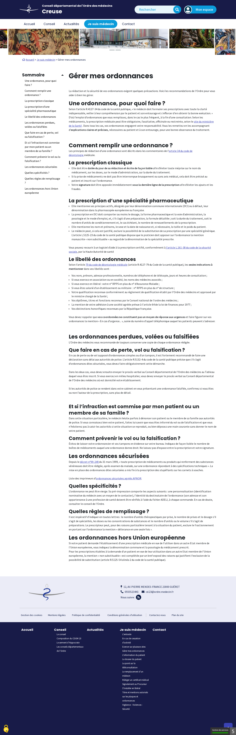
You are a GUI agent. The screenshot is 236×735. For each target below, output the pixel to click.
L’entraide (126, 634)
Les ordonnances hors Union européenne (41, 190)
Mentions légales (57, 615)
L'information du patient (133, 655)
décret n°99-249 (89, 462)
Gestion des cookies (31, 615)
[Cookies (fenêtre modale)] (6, 729)
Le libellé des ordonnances (40, 116)
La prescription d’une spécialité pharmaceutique (40, 109)
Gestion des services (220, 730)
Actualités (71, 24)
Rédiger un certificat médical (135, 679)
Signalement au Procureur (134, 684)
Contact (128, 24)
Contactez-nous (157, 615)
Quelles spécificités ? (37, 172)
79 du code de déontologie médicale (107, 264)
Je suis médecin (133, 630)
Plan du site (178, 615)
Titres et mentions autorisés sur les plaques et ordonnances (135, 696)
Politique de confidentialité (86, 615)
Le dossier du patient (131, 659)
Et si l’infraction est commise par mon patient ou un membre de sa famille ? (42, 147)
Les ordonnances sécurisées (41, 166)
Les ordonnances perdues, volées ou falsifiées (40, 124)
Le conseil (61, 634)
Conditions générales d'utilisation (124, 615)
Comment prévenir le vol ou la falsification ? (42, 159)
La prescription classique (39, 100)
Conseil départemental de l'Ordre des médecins (77, 6)
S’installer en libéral (131, 688)
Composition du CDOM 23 (69, 638)
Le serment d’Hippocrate (68, 642)
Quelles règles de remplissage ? (42, 180)
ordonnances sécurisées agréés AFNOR (118, 478)
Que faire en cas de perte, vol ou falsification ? (41, 134)
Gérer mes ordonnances (133, 650)
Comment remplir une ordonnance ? (38, 93)
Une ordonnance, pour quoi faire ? (40, 83)
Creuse (52, 11)
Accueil (29, 24)
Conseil (60, 630)
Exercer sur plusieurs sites (133, 646)
